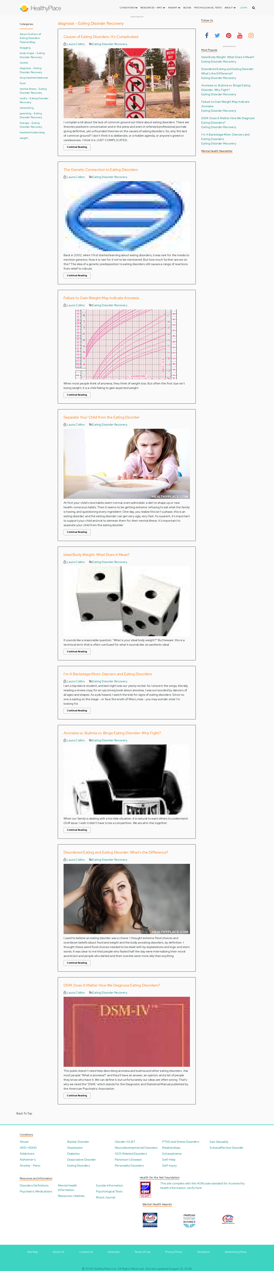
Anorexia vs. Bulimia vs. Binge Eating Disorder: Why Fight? (112, 733)
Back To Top (24, 1113)
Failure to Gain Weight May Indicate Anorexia (101, 297)
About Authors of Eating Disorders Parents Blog (30, 38)
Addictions (27, 1154)
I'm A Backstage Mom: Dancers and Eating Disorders (108, 674)
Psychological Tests (208, 7)
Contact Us (86, 1251)
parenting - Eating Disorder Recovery (31, 115)
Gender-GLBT (125, 1142)
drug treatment (29, 77)
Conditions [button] (127, 7)
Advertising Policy (236, 1251)
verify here (194, 1188)
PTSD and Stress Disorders (180, 1142)
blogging (25, 47)
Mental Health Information (67, 1187)
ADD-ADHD (28, 1148)
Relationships (171, 1148)
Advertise (114, 1251)
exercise (43, 77)
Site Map (32, 1251)
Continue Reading (77, 147)
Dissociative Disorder (81, 1160)
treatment (26, 132)
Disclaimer (203, 1251)
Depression (75, 1148)
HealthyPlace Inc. (105, 1269)
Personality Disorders (129, 1165)
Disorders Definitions (34, 1185)
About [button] (229, 7)
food (23, 83)
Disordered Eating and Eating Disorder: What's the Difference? (116, 852)
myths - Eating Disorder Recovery (34, 100)
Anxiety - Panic (30, 1165)
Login (243, 7)
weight (24, 138)
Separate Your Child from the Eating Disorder (102, 417)
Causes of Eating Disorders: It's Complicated (101, 36)
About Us (58, 1251)
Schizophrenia (171, 1154)
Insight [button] (173, 7)
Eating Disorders (78, 1165)
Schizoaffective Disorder (227, 1148)
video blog (38, 132)
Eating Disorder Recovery (109, 44)
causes (24, 62)
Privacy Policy (173, 1251)
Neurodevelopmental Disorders (136, 1148)
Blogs (187, 7)
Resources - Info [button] (152, 7)
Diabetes (73, 1154)
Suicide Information (109, 1185)
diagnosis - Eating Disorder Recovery (31, 70)
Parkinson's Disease (128, 1160)
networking (27, 107)
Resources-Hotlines (71, 1196)
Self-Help (168, 1160)
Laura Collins (75, 44)
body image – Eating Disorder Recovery (32, 55)
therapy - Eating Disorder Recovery (31, 125)
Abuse (24, 1142)
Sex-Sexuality (219, 1142)
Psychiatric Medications (36, 1191)
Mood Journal (105, 1197)
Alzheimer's (28, 1160)
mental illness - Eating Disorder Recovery (33, 91)
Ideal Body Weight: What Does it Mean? (97, 554)
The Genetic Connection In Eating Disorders (101, 169)
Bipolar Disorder (78, 1142)
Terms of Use (142, 1251)
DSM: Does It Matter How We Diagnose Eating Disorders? (112, 985)
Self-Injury (169, 1165)
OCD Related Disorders (131, 1154)
